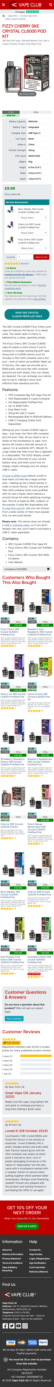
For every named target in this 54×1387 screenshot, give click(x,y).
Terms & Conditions (12, 1263)
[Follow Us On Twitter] (12, 1325)
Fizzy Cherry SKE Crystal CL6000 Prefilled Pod (30, 241)
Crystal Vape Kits (28, 15)
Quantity (11, 257)
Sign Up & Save (27, 1226)
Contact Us (35, 1250)
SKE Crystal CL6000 (16, 19)
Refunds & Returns (38, 1271)
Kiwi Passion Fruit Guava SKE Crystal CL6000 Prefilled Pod (12, 959)
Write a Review (12, 1043)
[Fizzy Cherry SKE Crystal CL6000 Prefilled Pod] (10, 239)
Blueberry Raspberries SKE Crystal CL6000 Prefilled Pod (40, 762)
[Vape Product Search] (50, 4)
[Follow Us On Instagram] (25, 1325)
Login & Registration (39, 1258)
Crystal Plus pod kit (13, 508)
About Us (7, 1250)
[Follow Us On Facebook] (5, 1325)
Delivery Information (12, 1254)
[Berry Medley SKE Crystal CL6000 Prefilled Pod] (10, 209)
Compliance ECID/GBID (15, 569)
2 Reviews (24, 263)
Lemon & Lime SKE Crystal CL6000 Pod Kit (39, 697)
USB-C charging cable (17, 525)
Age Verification (37, 1263)
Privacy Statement (11, 1258)
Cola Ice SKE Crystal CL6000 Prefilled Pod (39, 893)
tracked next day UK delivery (19, 274)
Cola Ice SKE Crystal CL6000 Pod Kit (12, 825)
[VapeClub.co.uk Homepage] (3, 16)
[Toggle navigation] (3, 4)
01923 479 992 (22, 1312)
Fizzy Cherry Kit (12, 194)
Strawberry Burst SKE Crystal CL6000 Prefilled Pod (39, 959)
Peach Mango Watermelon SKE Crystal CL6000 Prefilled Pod (37, 828)
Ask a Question (14, 1018)
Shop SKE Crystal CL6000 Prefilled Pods (27, 314)
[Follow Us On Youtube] (18, 1325)
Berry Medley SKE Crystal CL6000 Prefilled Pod (30, 210)
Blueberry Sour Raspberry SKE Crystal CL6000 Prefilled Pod (40, 632)
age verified (39, 299)
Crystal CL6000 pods (14, 475)
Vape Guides (35, 1254)
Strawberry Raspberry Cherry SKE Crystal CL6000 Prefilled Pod (13, 762)
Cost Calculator (37, 1267)
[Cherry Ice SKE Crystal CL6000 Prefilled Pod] (10, 224)
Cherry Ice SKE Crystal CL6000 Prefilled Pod (29, 226)
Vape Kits (12, 15)
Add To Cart (41, 257)
